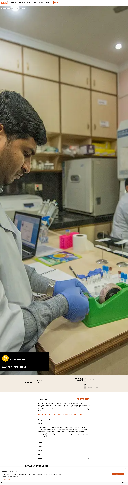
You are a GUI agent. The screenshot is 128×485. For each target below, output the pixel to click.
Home (2, 8)
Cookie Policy (11, 479)
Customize (4, 479)
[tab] (64, 423)
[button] (78, 399)
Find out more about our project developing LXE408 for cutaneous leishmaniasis (61, 414)
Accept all (118, 474)
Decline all (118, 476)
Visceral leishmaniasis (17, 359)
